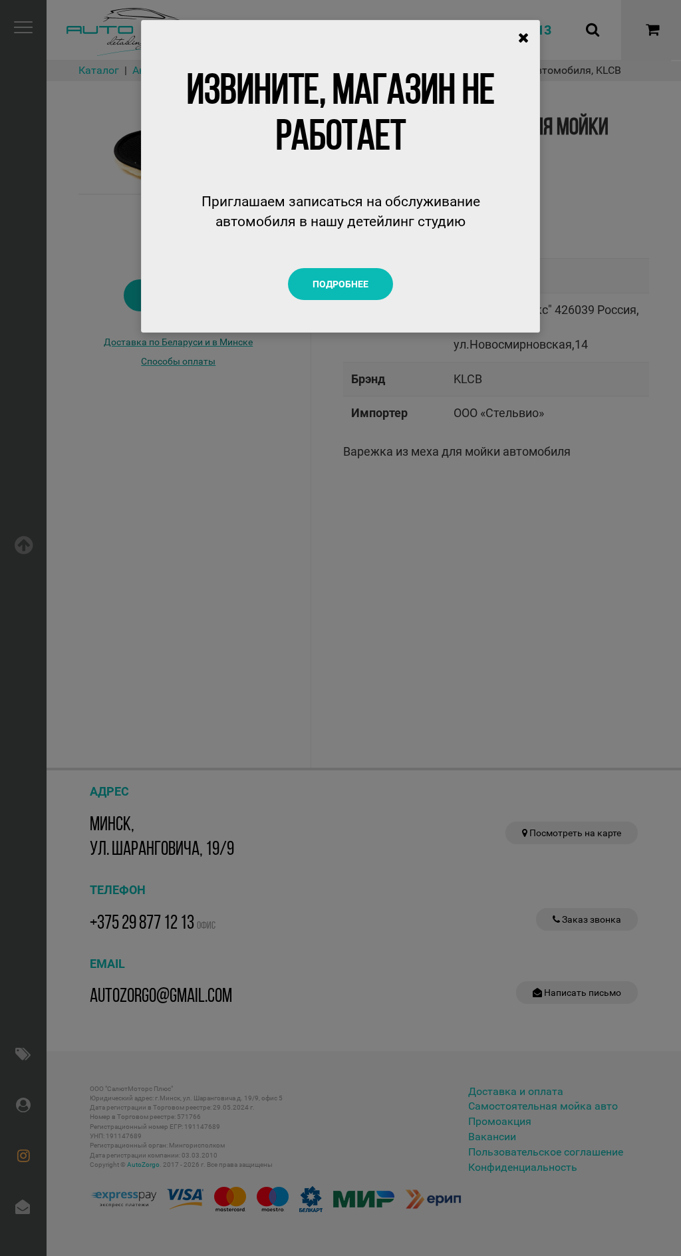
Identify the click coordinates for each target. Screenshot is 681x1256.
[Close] (523, 38)
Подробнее (340, 284)
